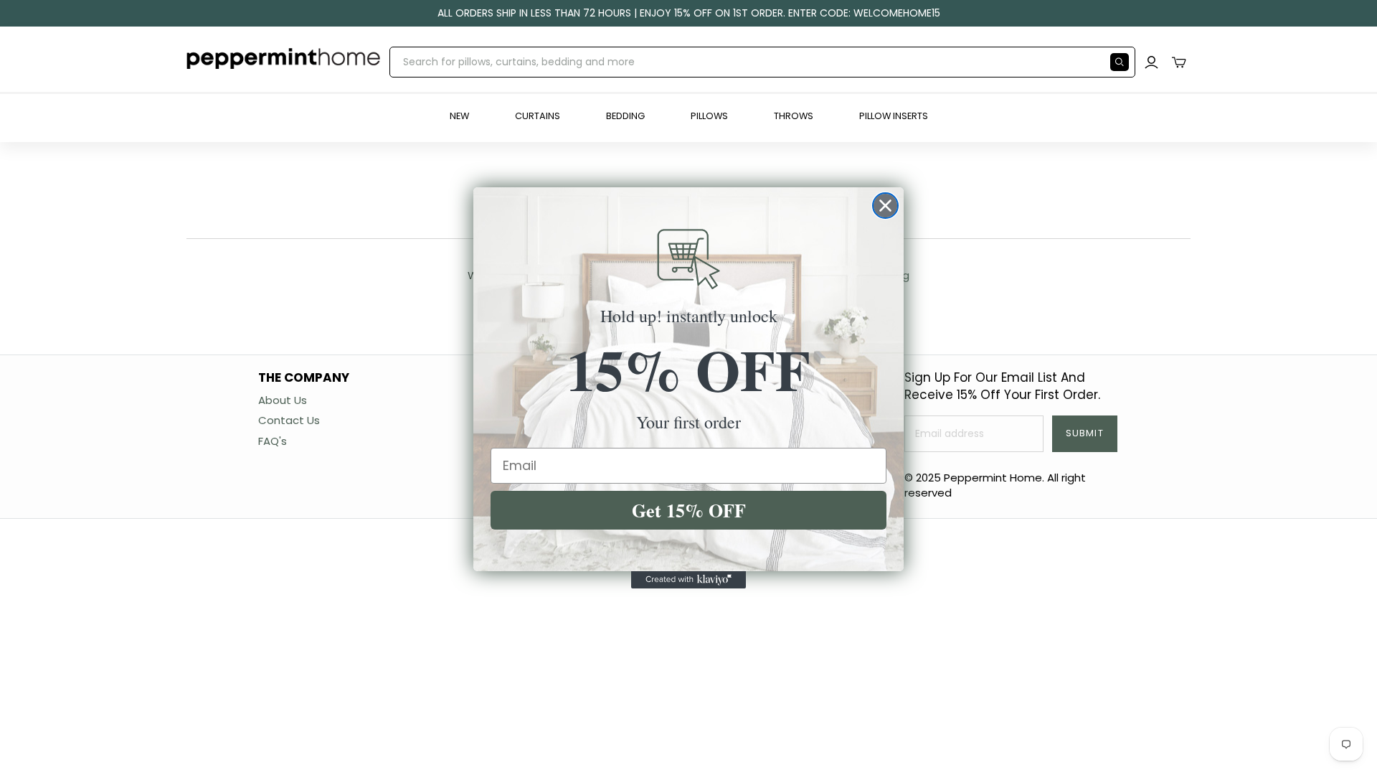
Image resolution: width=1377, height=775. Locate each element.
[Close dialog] (885, 205)
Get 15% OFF (689, 510)
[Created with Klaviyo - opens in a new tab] (688, 579)
